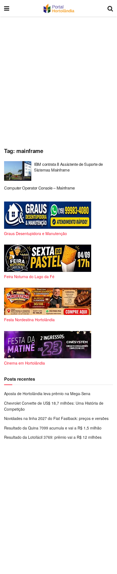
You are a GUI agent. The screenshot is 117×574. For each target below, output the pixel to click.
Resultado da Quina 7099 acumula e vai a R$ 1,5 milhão (52, 428)
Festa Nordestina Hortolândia (29, 319)
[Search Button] (110, 8)
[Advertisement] (58, 80)
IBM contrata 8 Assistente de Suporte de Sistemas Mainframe (68, 167)
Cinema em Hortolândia (24, 363)
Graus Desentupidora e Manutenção (35, 233)
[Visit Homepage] (58, 8)
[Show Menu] (6, 8)
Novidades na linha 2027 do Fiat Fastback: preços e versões (56, 418)
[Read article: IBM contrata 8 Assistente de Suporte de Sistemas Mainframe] (17, 171)
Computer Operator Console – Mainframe (39, 188)
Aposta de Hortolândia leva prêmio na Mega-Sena (47, 393)
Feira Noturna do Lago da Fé (29, 276)
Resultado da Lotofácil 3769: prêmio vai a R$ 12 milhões (52, 437)
